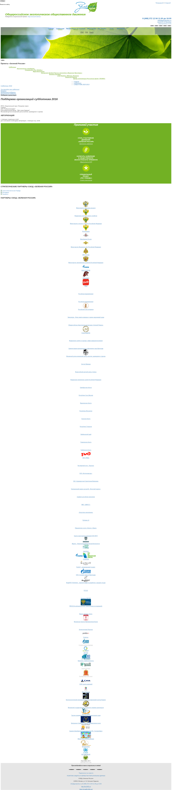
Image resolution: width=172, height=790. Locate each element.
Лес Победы (102, 29)
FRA (86, 32)
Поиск (91, 32)
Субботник (60, 29)
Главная (51, 29)
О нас (112, 29)
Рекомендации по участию (75, 29)
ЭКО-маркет (91, 29)
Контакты (121, 29)
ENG (82, 32)
